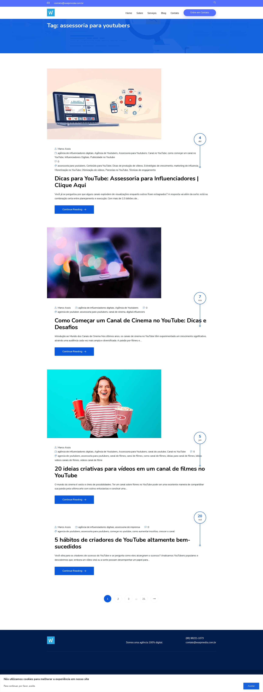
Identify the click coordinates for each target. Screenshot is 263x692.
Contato (175, 13)
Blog (163, 13)
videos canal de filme (91, 460)
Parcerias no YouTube (116, 170)
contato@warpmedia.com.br (201, 642)
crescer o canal (167, 531)
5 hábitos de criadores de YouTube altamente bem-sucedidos (122, 543)
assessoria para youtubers (71, 165)
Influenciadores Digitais (77, 157)
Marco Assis (64, 149)
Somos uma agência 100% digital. (144, 642)
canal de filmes (118, 456)
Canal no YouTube (157, 153)
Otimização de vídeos (93, 170)
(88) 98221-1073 (195, 638)
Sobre (140, 13)
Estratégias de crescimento (158, 165)
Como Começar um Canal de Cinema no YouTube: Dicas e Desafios (130, 323)
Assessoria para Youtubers (133, 153)
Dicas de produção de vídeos (127, 165)
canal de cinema (117, 312)
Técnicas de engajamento (142, 170)
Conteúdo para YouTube (98, 165)
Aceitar (251, 686)
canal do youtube (157, 451)
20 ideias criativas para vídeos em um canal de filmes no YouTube (130, 472)
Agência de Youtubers (106, 153)
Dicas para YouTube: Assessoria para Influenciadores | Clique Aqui (127, 181)
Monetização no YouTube (68, 170)
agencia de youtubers (69, 456)
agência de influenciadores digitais (75, 153)
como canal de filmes (155, 456)
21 (143, 599)
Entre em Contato (199, 12)
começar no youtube (120, 531)
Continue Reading (72, 209)
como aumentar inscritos (145, 531)
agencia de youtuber (68, 312)
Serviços (151, 13)
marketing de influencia (186, 165)
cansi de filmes (135, 456)
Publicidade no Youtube (102, 157)
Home (128, 13)
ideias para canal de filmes (181, 456)
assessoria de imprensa (127, 527)
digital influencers (135, 312)
